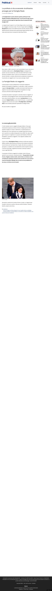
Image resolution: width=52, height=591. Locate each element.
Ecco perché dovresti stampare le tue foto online (44, 34)
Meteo (40, 2)
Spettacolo (30, 2)
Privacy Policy (26, 589)
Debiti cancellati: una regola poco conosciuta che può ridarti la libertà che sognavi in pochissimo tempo (45, 27)
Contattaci (33, 583)
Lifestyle (35, 2)
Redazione (21, 589)
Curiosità (44, 2)
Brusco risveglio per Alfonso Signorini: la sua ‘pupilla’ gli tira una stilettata (17, 210)
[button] (48, 2)
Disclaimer (31, 589)
